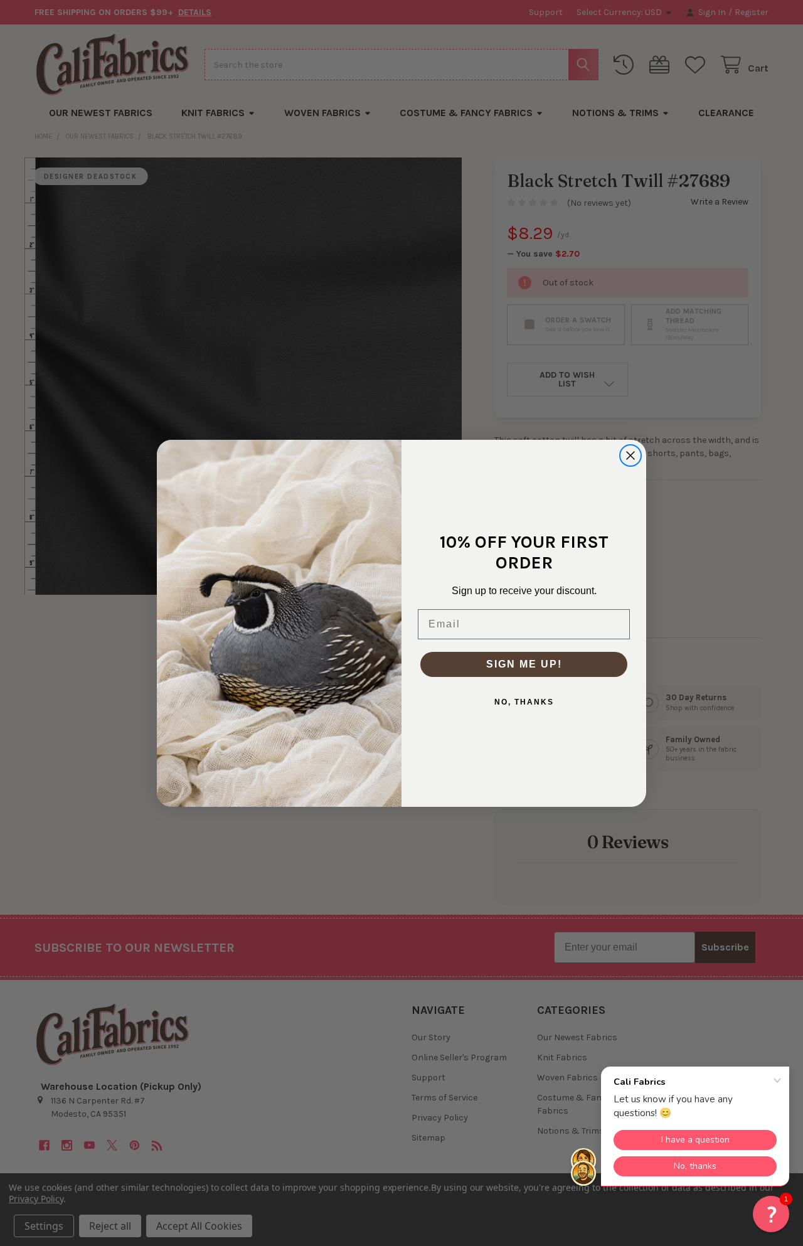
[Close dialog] (630, 455)
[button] (771, 1214)
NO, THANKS (524, 702)
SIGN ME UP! (524, 664)
